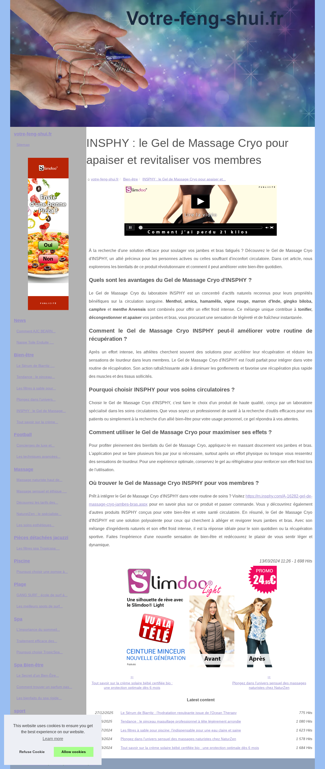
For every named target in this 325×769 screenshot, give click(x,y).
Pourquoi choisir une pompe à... (42, 572)
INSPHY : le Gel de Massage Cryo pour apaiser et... (184, 179)
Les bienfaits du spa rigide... (39, 698)
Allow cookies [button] (73, 752)
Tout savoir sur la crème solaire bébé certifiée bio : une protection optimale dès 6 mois (132, 685)
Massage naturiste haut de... (39, 480)
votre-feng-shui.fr (105, 179)
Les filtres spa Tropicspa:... (38, 548)
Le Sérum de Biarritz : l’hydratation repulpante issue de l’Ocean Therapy (179, 712)
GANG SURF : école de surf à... (42, 595)
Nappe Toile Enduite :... (35, 342)
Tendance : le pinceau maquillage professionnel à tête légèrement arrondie (181, 721)
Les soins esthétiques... (35, 525)
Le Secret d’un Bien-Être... (38, 675)
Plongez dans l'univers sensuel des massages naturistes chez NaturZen (269, 685)
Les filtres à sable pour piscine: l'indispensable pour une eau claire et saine (181, 730)
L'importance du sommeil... (38, 629)
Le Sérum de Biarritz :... (36, 366)
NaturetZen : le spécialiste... (39, 514)
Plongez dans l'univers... (36, 399)
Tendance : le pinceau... (36, 377)
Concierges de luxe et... (36, 445)
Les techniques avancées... (38, 456)
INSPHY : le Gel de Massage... (41, 411)
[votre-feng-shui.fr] (162, 63)
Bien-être (130, 179)
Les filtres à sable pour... (36, 388)
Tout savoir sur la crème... (37, 422)
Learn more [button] (53, 739)
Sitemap (23, 145)
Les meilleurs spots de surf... (40, 606)
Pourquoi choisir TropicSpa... (40, 652)
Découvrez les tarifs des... (37, 502)
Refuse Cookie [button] (32, 752)
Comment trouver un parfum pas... (44, 687)
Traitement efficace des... (37, 641)
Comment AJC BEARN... (36, 331)
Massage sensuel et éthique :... (42, 491)
